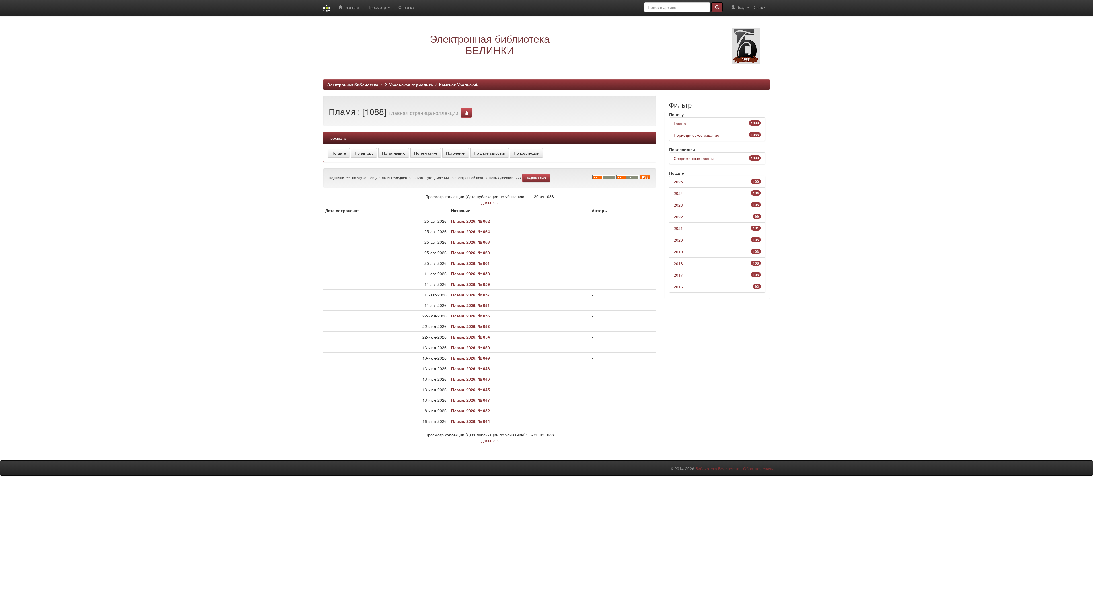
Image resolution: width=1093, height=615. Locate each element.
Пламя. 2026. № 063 (470, 242)
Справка (406, 7)
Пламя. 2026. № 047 (470, 400)
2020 (678, 240)
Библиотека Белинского (717, 468)
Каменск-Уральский (459, 84)
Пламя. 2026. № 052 (470, 410)
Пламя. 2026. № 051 (470, 305)
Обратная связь (758, 468)
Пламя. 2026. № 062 (470, 221)
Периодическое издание (696, 135)
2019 (678, 252)
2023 (678, 205)
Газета (680, 123)
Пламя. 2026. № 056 (470, 316)
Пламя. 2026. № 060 (470, 252)
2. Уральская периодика (409, 84)
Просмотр (377, 7)
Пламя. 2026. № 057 (470, 295)
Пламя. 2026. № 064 (470, 231)
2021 (678, 228)
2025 (678, 181)
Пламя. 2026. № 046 (470, 379)
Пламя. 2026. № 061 (470, 263)
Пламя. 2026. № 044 (470, 421)
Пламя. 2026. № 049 (470, 358)
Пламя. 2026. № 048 (470, 368)
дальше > (490, 202)
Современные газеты (694, 158)
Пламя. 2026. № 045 (470, 389)
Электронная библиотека (352, 84)
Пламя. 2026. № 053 (470, 326)
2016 (678, 287)
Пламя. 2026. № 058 (470, 273)
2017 (678, 275)
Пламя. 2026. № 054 (470, 337)
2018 (678, 263)
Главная (350, 7)
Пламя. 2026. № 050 (470, 347)
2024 (678, 193)
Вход (741, 7)
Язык (758, 7)
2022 (678, 217)
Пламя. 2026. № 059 (470, 284)
